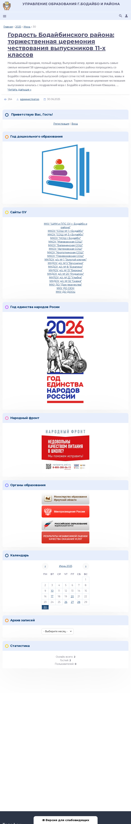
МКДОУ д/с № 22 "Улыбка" (65, 277)
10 (52, 590)
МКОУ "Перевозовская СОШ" (65, 256)
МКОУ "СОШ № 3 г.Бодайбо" (66, 234)
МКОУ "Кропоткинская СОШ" (65, 252)
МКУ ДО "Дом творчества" (65, 284)
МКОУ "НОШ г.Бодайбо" (65, 238)
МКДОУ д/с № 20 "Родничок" (65, 273)
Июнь (27, 26)
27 (72, 602)
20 (72, 596)
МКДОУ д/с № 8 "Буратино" (65, 266)
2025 (18, 26)
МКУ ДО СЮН (65, 288)
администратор (29, 99)
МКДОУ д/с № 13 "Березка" (66, 270)
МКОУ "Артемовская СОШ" (65, 248)
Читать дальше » (19, 89)
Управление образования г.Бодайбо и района (71, 4)
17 (52, 596)
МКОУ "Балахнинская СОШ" (65, 245)
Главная (8, 26)
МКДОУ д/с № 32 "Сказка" (65, 281)
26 (65, 602)
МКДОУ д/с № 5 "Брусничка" (65, 263)
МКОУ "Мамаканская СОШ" (65, 241)
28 (78, 602)
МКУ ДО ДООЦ (65, 291)
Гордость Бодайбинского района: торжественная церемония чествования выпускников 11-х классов (61, 44)
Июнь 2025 (65, 566)
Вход (74, 123)
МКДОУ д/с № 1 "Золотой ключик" (66, 259)
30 (45, 607)
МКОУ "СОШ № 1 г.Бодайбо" (65, 231)
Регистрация (61, 123)
